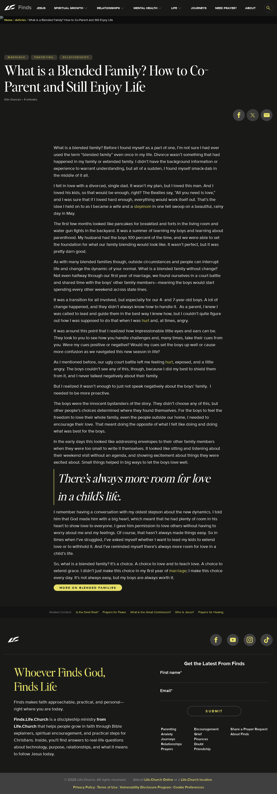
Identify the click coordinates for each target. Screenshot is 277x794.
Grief (198, 734)
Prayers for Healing (211, 612)
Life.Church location (196, 779)
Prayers (167, 748)
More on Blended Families (88, 588)
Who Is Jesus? (184, 612)
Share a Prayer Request (248, 729)
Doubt (198, 743)
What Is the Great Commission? (150, 612)
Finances (201, 739)
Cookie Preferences (188, 787)
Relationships (171, 743)
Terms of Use (107, 787)
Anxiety (167, 734)
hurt (145, 320)
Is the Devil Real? (87, 612)
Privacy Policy (84, 787)
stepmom (142, 206)
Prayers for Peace (114, 612)
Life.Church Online (158, 779)
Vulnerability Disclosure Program (145, 787)
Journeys (168, 739)
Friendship (202, 748)
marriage (177, 570)
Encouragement (206, 729)
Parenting (168, 729)
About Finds (239, 734)
